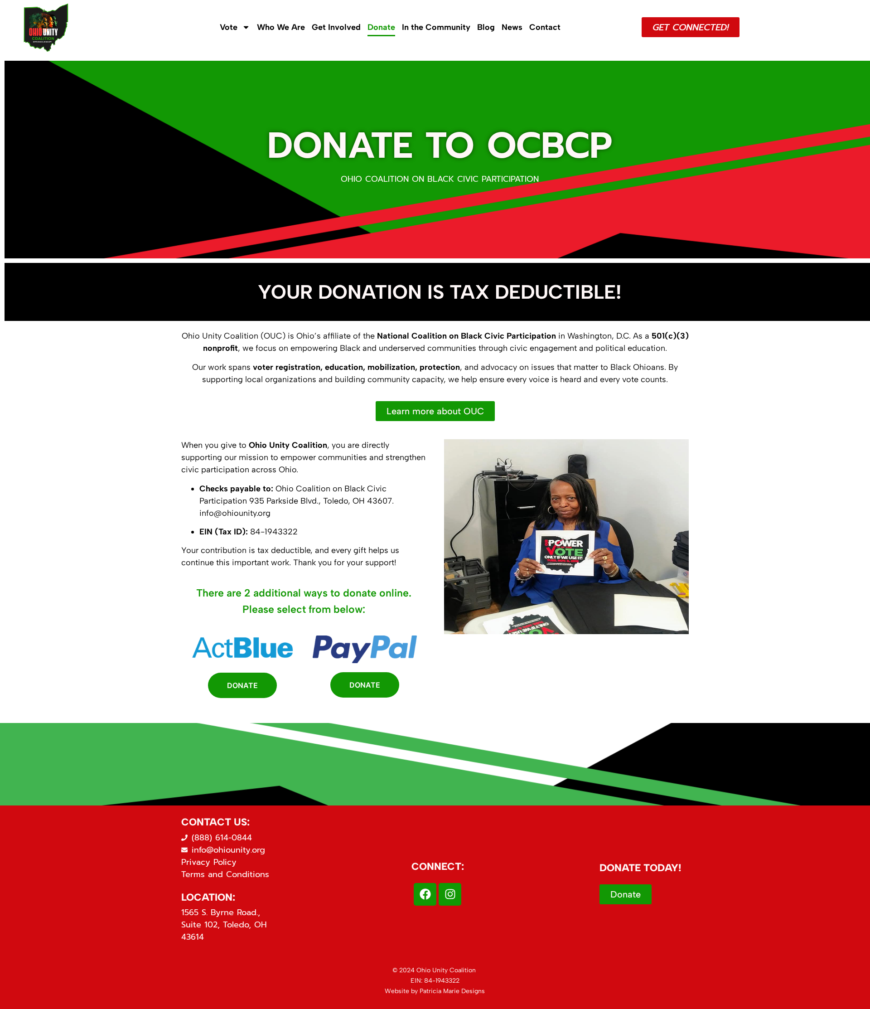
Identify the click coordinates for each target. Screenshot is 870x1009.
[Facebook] (425, 894)
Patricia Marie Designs (452, 991)
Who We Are (281, 27)
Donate (381, 27)
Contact (545, 27)
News (512, 27)
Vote (228, 27)
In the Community (436, 27)
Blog (486, 27)
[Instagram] (450, 894)
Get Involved (336, 27)
